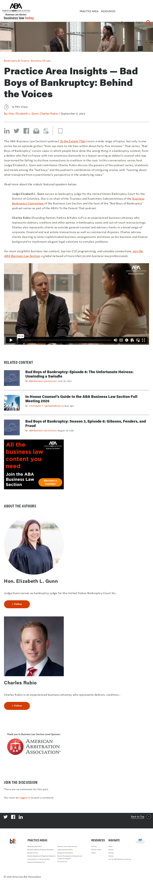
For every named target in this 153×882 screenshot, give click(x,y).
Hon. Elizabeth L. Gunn (23, 113)
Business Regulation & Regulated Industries (41, 856)
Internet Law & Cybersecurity (67, 846)
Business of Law (41, 60)
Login (139, 22)
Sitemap (111, 853)
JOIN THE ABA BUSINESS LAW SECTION (92, 32)
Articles (93, 846)
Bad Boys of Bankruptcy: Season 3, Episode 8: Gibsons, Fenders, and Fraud (85, 423)
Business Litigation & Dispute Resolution (40, 850)
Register (126, 22)
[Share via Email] (36, 131)
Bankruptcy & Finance (16, 60)
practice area (89, 11)
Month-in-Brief (96, 850)
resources (108, 11)
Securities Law (62, 861)
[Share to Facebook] (26, 131)
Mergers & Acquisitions (65, 853)
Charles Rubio (49, 113)
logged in (25, 797)
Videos (93, 853)
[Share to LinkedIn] (7, 131)
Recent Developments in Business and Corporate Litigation (69, 857)
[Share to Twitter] (16, 131)
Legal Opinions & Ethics (65, 850)
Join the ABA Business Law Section (119, 859)
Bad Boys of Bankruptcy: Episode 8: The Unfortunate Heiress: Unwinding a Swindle (79, 374)
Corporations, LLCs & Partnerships (38, 859)
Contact (111, 850)
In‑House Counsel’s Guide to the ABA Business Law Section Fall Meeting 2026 (81, 398)
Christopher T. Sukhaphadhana (45, 406)
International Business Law (36, 862)
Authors (111, 856)
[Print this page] (46, 131)
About (110, 846)
